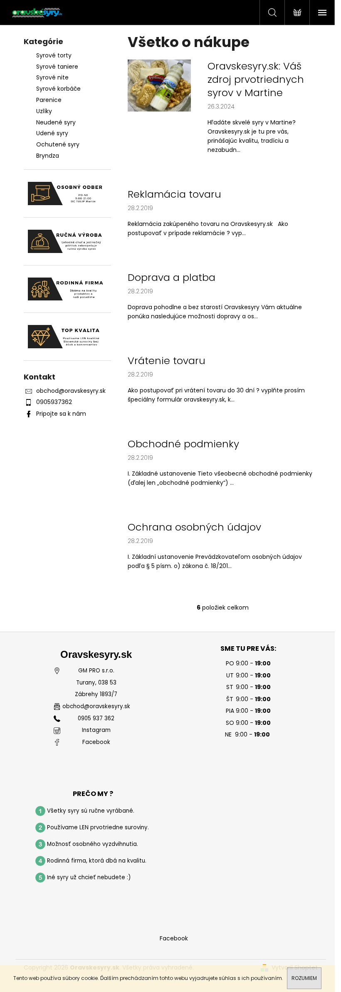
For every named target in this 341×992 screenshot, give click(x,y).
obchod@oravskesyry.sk (71, 391)
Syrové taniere (57, 66)
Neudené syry (56, 122)
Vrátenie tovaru (166, 360)
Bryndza (47, 155)
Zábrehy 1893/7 (96, 694)
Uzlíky (44, 111)
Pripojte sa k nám (61, 413)
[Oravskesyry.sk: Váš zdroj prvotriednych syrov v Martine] (159, 85)
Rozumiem (304, 978)
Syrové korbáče (58, 88)
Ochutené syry (57, 144)
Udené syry (52, 133)
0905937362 (54, 402)
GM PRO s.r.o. (96, 671)
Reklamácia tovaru (174, 194)
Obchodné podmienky (183, 444)
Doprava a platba (171, 277)
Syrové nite (52, 77)
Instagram (96, 730)
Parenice (49, 100)
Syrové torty (54, 55)
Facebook (96, 742)
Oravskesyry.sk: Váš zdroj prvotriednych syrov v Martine (256, 79)
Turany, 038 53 (96, 683)
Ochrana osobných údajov (194, 527)
